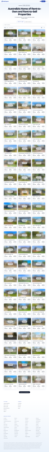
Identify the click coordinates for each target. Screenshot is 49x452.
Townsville (5, 436)
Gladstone (37, 422)
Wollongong (6, 438)
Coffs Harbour (38, 421)
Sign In (5, 411)
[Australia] (40, 1)
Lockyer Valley (38, 427)
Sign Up (5, 409)
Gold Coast (5, 424)
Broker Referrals (6, 408)
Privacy (19, 406)
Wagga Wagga (27, 436)
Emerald (26, 422)
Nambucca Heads (28, 430)
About (19, 408)
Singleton (26, 433)
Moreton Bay (6, 430)
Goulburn (15, 424)
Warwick (37, 436)
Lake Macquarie (6, 427)
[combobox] (24, 25)
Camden (26, 419)
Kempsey (37, 425)
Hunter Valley (16, 425)
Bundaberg (5, 419)
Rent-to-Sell (6, 406)
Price (5, 27)
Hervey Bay (5, 425)
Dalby (5, 422)
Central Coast (16, 421)
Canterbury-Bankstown (7, 421)
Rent (7, 27)
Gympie (37, 424)
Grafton (26, 424)
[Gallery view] (41, 27)
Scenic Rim (16, 433)
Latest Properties (7, 403)
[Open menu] (47, 1)
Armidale (5, 418)
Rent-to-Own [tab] (20, 21)
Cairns (15, 419)
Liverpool (26, 427)
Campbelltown (38, 419)
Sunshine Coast (38, 433)
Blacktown (26, 418)
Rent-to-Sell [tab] (28, 21)
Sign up (43, 1)
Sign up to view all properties (24, 392)
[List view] (43, 27)
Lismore (15, 427)
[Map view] (44, 27)
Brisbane (37, 418)
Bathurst (15, 418)
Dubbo (15, 422)
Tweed (15, 436)
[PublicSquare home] (5, 1)
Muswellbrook (16, 430)
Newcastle (37, 430)
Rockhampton (6, 433)
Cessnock (26, 421)
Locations (19, 403)
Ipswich (26, 425)
